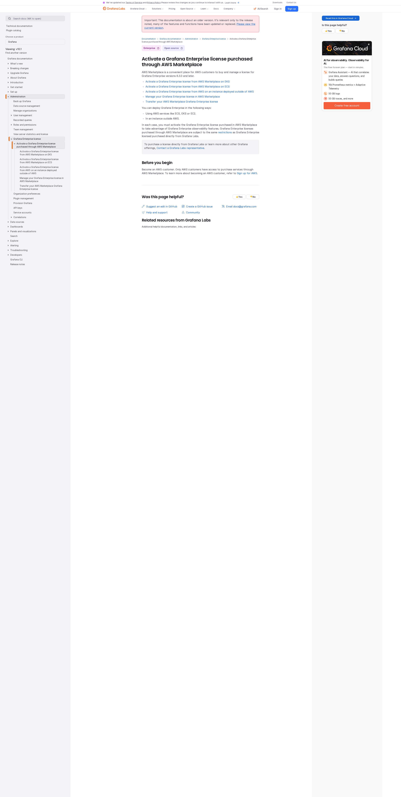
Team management (23, 129)
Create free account (347, 105)
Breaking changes (19, 68)
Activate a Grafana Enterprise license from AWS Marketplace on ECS (188, 86)
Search (14, 236)
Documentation (149, 39)
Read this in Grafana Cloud (339, 18)
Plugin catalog (13, 30)
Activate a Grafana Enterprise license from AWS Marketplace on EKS (188, 81)
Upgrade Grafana (19, 73)
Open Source (186, 8)
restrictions (225, 132)
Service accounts (22, 212)
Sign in (278, 8)
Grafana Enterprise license (214, 39)
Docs (216, 8)
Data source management (26, 106)
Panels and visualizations (23, 231)
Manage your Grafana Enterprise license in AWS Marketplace (183, 96)
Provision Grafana (22, 203)
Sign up (292, 8)
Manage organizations (25, 110)
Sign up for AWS (247, 173)
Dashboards (16, 226)
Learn (203, 8)
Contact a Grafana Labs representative (180, 148)
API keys (17, 207)
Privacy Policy (153, 2)
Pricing (172, 8)
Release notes (17, 264)
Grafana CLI (16, 259)
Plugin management (23, 198)
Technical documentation (19, 26)
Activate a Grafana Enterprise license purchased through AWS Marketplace (36, 145)
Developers (16, 254)
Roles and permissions (24, 124)
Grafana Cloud (137, 8)
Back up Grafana (22, 101)
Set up (13, 91)
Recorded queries (22, 120)
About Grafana (18, 77)
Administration (191, 39)
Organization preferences (26, 193)
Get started (16, 87)
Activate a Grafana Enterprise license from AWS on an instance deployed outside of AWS (200, 91)
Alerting (14, 245)
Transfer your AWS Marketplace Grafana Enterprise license (182, 101)
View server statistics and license (30, 134)
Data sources (17, 222)
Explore (14, 240)
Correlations (19, 217)
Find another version (16, 52)
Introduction (16, 82)
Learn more (230, 2)
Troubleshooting (19, 250)
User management (22, 115)
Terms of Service (134, 2)
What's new (16, 63)
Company (228, 8)
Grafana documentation (170, 39)
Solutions (156, 8)
